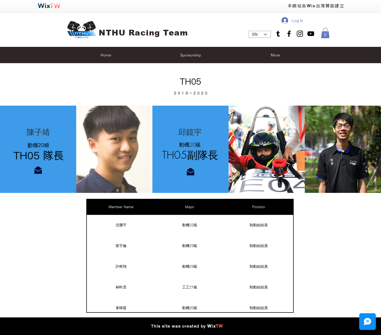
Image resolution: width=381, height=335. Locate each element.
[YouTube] (311, 34)
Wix (211, 326)
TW (219, 326)
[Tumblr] (278, 34)
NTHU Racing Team (143, 32)
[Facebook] (289, 34)
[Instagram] (300, 34)
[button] (325, 33)
